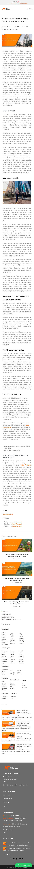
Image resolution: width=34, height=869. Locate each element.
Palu (12, 698)
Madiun (19, 670)
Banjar (11, 633)
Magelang (21, 656)
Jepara (3, 654)
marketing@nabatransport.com (12, 820)
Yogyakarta (13, 684)
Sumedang (21, 643)
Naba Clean (25, 785)
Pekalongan (13, 657)
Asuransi (18, 785)
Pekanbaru (4, 688)
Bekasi (20, 633)
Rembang (13, 659)
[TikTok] (17, 859)
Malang (3, 671)
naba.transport (16, 522)
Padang (3, 684)
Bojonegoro (5, 669)
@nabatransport (17, 526)
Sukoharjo (21, 661)
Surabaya (19, 674)
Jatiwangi (4, 639)
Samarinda (4, 698)
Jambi (3, 681)
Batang (12, 651)
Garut (11, 638)
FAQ (4, 832)
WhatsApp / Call (8, 514)
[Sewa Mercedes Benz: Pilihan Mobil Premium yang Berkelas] (8, 746)
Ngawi (18, 672)
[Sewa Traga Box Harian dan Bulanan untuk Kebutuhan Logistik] (8, 723)
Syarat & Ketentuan (9, 785)
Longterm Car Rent (8, 798)
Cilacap (12, 652)
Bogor (3, 634)
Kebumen (4, 656)
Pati (2, 657)
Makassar (13, 696)
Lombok (12, 688)
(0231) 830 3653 (15, 816)
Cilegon (23, 684)
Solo (12, 661)
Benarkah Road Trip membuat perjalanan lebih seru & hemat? (17, 579)
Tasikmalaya (5, 644)
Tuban (3, 674)
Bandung (4, 632)
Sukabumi (12, 643)
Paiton (3, 673)
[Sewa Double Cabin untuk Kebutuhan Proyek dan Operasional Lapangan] (8, 712)
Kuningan (21, 640)
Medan (3, 690)
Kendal (12, 654)
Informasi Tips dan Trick (11, 29)
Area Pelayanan (7, 830)
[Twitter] (23, 859)
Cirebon (21, 636)
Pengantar (25, 867)
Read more (18, 719)
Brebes (3, 652)
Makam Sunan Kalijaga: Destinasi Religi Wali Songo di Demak (17, 603)
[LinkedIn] (20, 859)
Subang (3, 642)
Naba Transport (25, 465)
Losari (12, 656)
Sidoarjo (12, 674)
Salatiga (21, 659)
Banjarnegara (5, 651)
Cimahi (12, 636)
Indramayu (21, 638)
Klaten (20, 654)
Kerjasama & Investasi (9, 779)
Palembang (4, 686)
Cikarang (4, 636)
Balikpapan (4, 696)
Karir (4, 781)
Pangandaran (13, 641)
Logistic (5, 806)
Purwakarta (21, 641)
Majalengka (4, 641)
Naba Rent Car (8, 27)
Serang (23, 685)
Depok (3, 637)
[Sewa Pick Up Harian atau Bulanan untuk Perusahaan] (8, 735)
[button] (4, 193)
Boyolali (21, 651)
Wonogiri (13, 663)
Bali (11, 686)
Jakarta (12, 683)
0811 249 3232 (11, 617)
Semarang (4, 661)
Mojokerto (12, 672)
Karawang (12, 640)
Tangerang (24, 687)
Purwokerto (4, 659)
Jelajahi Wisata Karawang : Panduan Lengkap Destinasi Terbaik (17, 555)
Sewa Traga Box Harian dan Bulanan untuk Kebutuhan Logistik (23, 723)
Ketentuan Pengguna (13, 3)
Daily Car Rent (6, 795)
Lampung (4, 683)
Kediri (11, 670)
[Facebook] (14, 859)
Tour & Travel (6, 802)
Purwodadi (21, 657)
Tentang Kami (7, 777)
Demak (20, 652)
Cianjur (12, 635)
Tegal (3, 663)
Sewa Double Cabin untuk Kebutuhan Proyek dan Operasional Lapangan (22, 712)
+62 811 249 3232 (23, 3)
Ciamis (20, 635)
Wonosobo (21, 663)
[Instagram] (11, 859)
